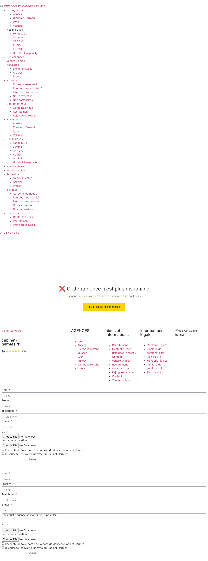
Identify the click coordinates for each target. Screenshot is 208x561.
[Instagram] (15, 361)
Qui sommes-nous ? (25, 84)
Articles (17, 72)
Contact (117, 356)
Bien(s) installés (22, 68)
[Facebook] (6, 361)
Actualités (12, 64)
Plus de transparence (26, 92)
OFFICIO (18, 41)
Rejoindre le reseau (24, 115)
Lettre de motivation (14, 440)
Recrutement (21, 111)
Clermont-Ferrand (24, 18)
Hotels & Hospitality (25, 53)
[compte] (4, 241)
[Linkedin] (24, 361)
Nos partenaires (23, 99)
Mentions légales (157, 345)
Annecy (17, 14)
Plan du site (154, 356)
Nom (5, 390)
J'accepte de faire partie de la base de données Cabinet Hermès (44, 450)
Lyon (16, 21)
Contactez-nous (16, 103)
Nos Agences (14, 10)
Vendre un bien (15, 60)
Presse (17, 76)
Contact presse (121, 349)
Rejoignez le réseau (124, 352)
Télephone (8, 410)
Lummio (18, 37)
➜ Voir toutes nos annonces (104, 306)
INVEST (17, 49)
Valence (18, 25)
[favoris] (4, 250)
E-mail (6, 421)
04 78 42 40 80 (9, 232)
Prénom (7, 400)
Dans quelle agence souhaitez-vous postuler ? (30, 515)
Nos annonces (15, 57)
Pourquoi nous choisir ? (27, 88)
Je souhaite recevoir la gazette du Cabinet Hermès (36, 454)
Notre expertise (22, 96)
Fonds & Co (20, 33)
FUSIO (17, 45)
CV (4, 431)
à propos (12, 80)
